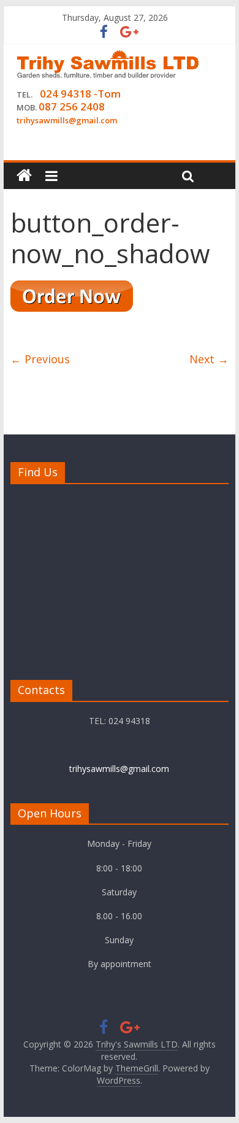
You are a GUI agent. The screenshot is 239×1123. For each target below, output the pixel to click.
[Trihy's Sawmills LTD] (24, 176)
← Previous (40, 359)
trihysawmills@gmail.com (119, 768)
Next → (209, 359)
